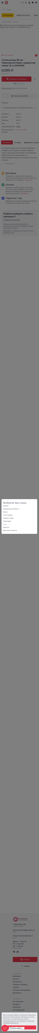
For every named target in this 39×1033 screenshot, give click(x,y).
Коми (5, 512)
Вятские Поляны (10, 530)
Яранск (6, 527)
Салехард (7, 521)
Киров (5, 506)
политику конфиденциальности (18, 1022)
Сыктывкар (7, 515)
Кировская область (11, 509)
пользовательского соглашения (14, 1021)
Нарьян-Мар (8, 518)
